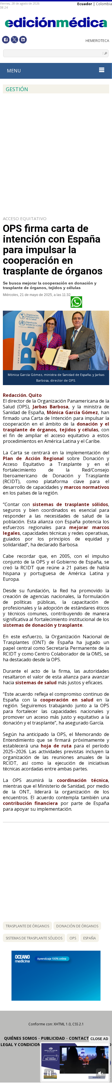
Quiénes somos (20, 1038)
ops (72, 938)
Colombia (104, 3)
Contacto (80, 1038)
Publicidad (53, 1038)
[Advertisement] (56, 154)
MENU (14, 71)
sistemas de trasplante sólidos (34, 938)
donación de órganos (77, 926)
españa (89, 938)
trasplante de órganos (27, 926)
